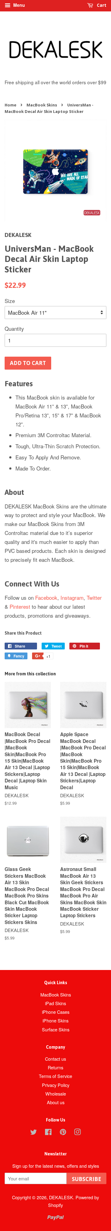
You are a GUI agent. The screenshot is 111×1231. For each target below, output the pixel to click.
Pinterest (20, 606)
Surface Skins (55, 1029)
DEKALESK (61, 1197)
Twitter (94, 597)
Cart (101, 5)
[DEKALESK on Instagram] (77, 1132)
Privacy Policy (55, 1085)
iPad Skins (55, 1003)
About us (55, 1102)
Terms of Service (55, 1076)
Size (10, 301)
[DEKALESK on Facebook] (48, 1132)
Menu (18, 5)
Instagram (72, 597)
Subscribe (86, 1179)
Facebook (46, 597)
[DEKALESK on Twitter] (33, 1132)
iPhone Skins (55, 1020)
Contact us (55, 1058)
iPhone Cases (55, 1012)
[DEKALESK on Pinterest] (63, 1132)
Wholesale (55, 1093)
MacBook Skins (42, 105)
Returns (55, 1067)
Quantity (14, 328)
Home (10, 105)
